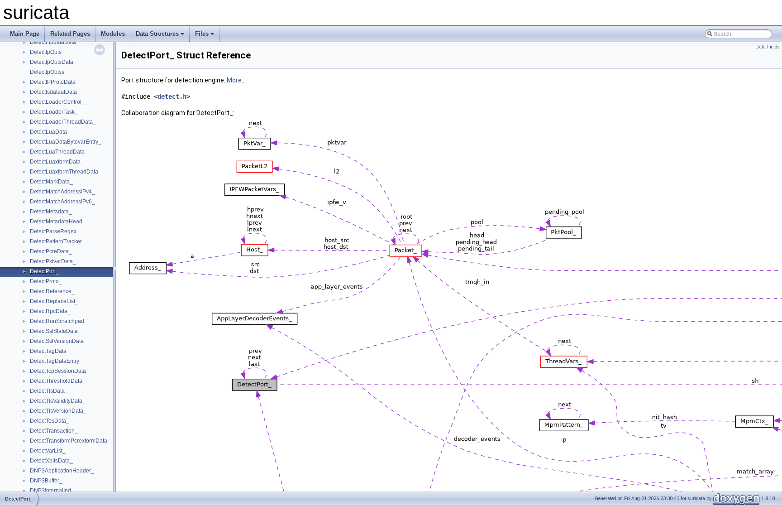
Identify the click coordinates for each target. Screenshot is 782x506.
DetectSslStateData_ (55, 331)
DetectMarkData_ (51, 181)
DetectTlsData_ (49, 391)
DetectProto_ (46, 281)
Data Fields (767, 47)
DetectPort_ (44, 271)
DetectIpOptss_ (48, 72)
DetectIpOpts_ (47, 52)
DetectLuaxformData (55, 162)
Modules (113, 33)
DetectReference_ (52, 291)
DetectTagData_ (50, 351)
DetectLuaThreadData (57, 152)
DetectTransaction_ (54, 431)
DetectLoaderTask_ (54, 112)
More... (236, 80)
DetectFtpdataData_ (54, 42)
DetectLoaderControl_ (57, 102)
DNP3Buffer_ (46, 480)
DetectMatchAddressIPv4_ (62, 191)
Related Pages (70, 33)
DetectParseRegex (53, 231)
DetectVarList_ (48, 451)
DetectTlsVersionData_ (58, 411)
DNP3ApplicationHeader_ (62, 470)
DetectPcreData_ (51, 251)
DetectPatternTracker (56, 241)
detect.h (171, 96)
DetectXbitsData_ (51, 461)
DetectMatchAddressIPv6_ (62, 201)
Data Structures (157, 33)
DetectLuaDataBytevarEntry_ (65, 142)
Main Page (24, 33)
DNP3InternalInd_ (52, 490)
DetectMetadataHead (56, 221)
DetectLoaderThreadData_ (63, 122)
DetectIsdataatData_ (55, 92)
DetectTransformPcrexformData (68, 441)
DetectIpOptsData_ (53, 62)
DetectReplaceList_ (54, 301)
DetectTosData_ (49, 421)
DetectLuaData (48, 132)
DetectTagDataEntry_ (56, 361)
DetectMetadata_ (51, 211)
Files (202, 33)
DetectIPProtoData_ (54, 82)
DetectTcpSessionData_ (59, 371)
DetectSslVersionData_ (58, 341)
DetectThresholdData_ (58, 381)
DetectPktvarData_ (53, 261)
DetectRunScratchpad (57, 321)
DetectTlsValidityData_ (58, 401)
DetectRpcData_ (50, 311)
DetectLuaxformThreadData (64, 172)
